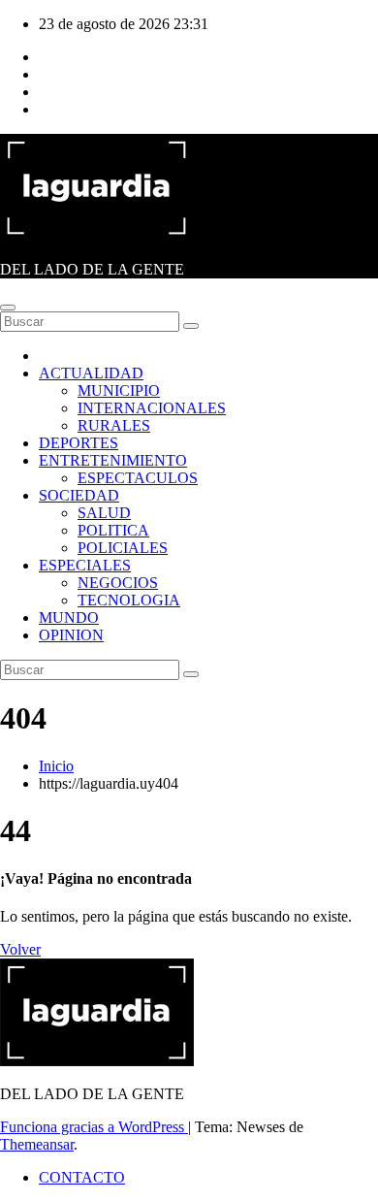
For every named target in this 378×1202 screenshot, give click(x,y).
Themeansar (37, 1144)
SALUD (104, 512)
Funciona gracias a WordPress (94, 1127)
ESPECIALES (85, 565)
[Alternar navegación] (8, 307)
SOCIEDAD (79, 495)
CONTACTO (82, 1177)
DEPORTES (78, 443)
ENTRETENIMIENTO (113, 460)
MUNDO (69, 617)
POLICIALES (123, 547)
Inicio (56, 766)
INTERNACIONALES (152, 408)
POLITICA (113, 530)
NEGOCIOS (118, 582)
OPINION (71, 635)
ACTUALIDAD (91, 373)
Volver (20, 949)
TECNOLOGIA (129, 600)
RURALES (114, 425)
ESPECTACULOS (138, 478)
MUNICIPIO (119, 390)
